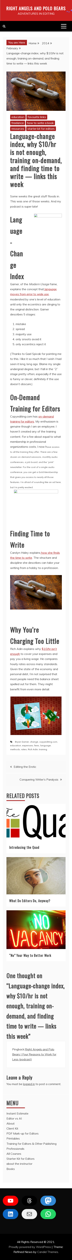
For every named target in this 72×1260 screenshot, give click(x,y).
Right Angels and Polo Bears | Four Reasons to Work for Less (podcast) (34, 1054)
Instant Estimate (17, 1113)
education (17, 117)
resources (17, 128)
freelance (17, 123)
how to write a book (40, 123)
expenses (27, 745)
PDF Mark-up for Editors (22, 1133)
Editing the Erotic (25, 767)
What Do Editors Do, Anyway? (29, 900)
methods (15, 749)
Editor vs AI (14, 1118)
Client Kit (12, 1128)
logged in (29, 1084)
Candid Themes (47, 1252)
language (45, 745)
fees (36, 745)
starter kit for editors (41, 128)
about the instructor (19, 1163)
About (10, 1123)
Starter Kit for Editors (20, 1158)
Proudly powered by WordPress (30, 1247)
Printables (13, 1138)
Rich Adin (33, 749)
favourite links (37, 117)
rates (24, 749)
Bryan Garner (22, 741)
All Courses (13, 1153)
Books (10, 1169)
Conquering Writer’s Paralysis (39, 779)
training (43, 749)
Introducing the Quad (24, 847)
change (34, 741)
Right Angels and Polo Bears (36, 8)
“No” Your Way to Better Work (30, 955)
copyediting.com (48, 741)
